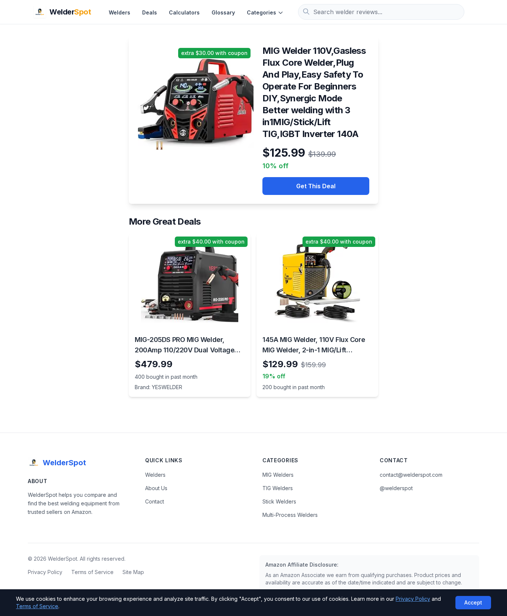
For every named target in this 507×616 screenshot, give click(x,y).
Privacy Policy (45, 572)
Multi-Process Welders (290, 515)
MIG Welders (278, 475)
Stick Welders (279, 501)
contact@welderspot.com (411, 475)
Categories (261, 12)
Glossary (223, 12)
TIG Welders (277, 488)
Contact (154, 501)
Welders (119, 12)
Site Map (133, 572)
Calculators (184, 12)
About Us (156, 488)
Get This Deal (316, 186)
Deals (149, 12)
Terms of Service (92, 572)
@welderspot (396, 488)
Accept (473, 602)
